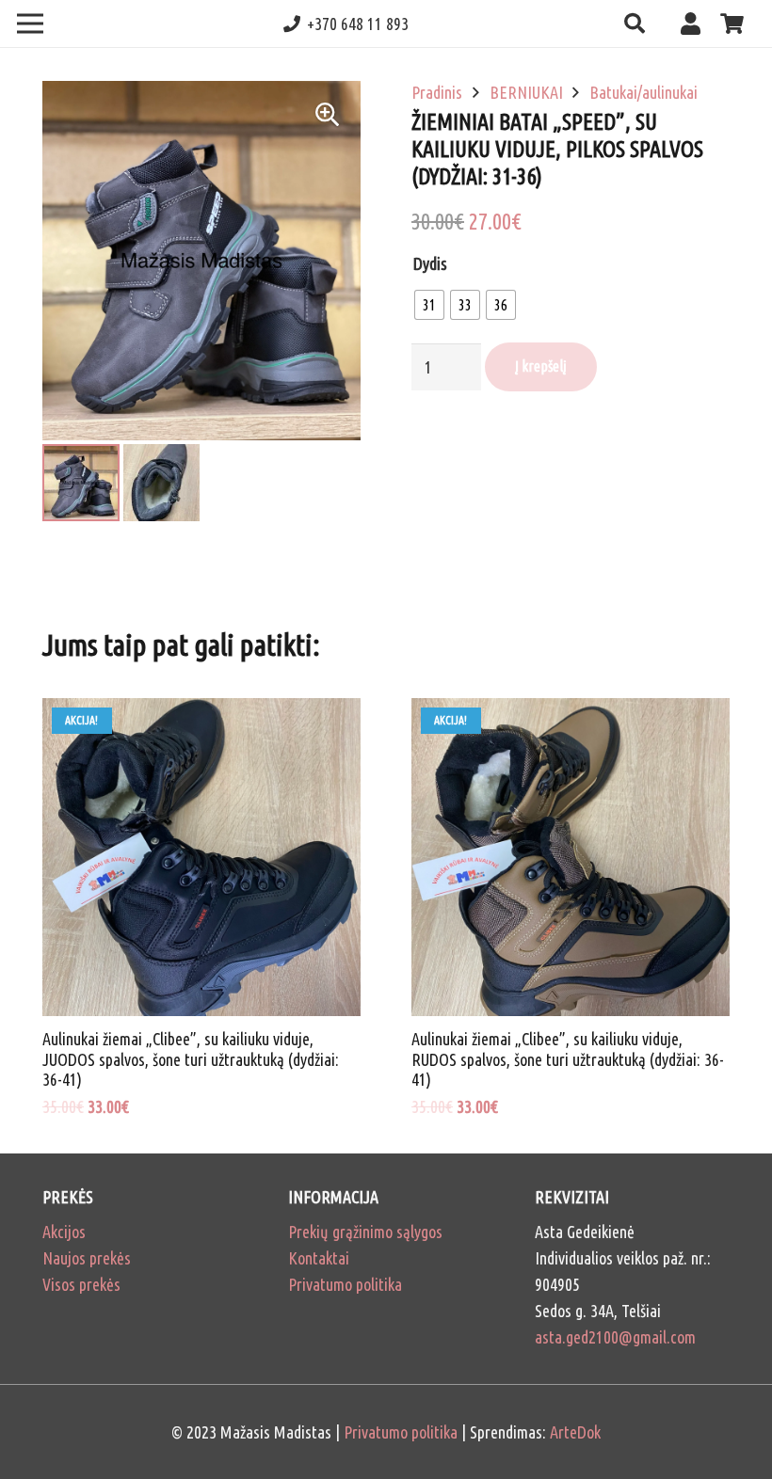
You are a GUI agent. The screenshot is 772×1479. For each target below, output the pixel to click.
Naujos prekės (86, 1257)
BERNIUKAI (526, 92)
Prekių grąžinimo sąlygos (365, 1231)
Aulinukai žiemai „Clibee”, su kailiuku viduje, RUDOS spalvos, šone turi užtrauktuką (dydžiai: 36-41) (567, 1059)
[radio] (429, 305)
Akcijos (64, 1231)
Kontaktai (318, 1257)
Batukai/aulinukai (643, 92)
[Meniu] (30, 23)
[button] (633, 23)
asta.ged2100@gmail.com (615, 1337)
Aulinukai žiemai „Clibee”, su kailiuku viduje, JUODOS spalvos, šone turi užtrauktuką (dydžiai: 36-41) (190, 1059)
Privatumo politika (345, 1284)
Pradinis (436, 92)
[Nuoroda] (695, 23)
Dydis (430, 263)
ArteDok (575, 1432)
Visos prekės (81, 1284)
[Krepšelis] (732, 23)
